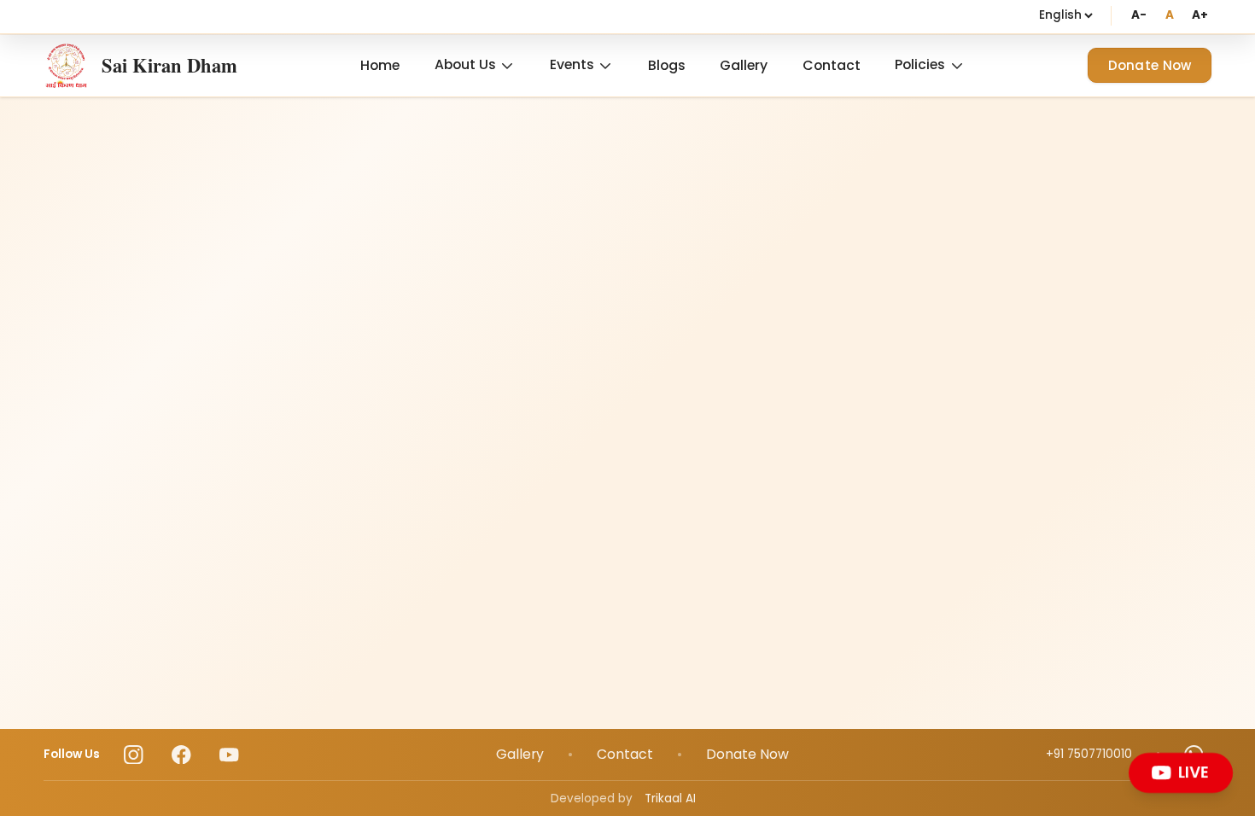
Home (380, 65)
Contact (832, 65)
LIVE (1195, 772)
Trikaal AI (670, 798)
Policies (920, 64)
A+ (1200, 15)
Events (572, 64)
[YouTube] (229, 755)
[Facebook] (181, 755)
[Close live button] (1228, 756)
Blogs (667, 65)
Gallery (744, 65)
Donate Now (1150, 65)
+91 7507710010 (1089, 754)
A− (1138, 15)
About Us (465, 64)
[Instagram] (133, 755)
